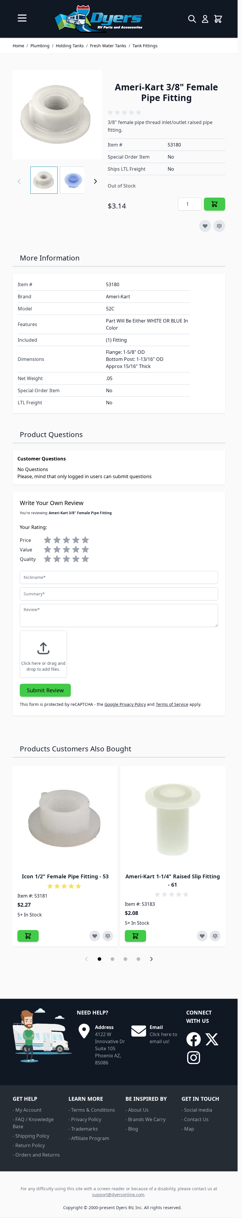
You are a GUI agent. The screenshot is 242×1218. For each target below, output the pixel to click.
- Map (188, 1129)
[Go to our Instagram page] (193, 1057)
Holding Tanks (70, 45)
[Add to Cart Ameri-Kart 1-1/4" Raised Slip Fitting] (135, 936)
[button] (125, 112)
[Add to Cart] (214, 204)
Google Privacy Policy (125, 704)
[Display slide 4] (138, 958)
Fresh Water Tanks (108, 45)
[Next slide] (151, 958)
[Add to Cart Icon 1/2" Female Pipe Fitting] (28, 936)
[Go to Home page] (98, 19)
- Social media (197, 1110)
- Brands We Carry (145, 1119)
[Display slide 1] (99, 958)
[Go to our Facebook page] (193, 1039)
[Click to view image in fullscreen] (57, 114)
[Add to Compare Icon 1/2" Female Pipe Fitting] (107, 936)
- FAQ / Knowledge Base (33, 1123)
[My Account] (205, 19)
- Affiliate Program (88, 1138)
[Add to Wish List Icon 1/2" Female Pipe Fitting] (94, 936)
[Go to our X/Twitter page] (212, 1039)
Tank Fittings (145, 45)
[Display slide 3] (125, 958)
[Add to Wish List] (205, 226)
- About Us (137, 1110)
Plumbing (40, 45)
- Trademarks (83, 1129)
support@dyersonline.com (118, 1194)
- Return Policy (29, 1145)
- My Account (27, 1110)
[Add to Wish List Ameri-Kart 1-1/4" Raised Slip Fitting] (202, 936)
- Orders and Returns (36, 1155)
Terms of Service (172, 704)
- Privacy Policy (84, 1119)
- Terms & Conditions (91, 1110)
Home (18, 45)
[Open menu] (22, 18)
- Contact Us (195, 1119)
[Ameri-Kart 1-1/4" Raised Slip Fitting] (172, 818)
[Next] (95, 181)
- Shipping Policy (31, 1136)
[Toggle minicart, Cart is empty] (218, 19)
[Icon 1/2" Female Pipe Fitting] (65, 818)
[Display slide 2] (112, 958)
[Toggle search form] (192, 19)
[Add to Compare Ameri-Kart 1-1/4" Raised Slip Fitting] (215, 936)
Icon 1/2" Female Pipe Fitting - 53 (65, 876)
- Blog (131, 1129)
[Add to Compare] (219, 226)
